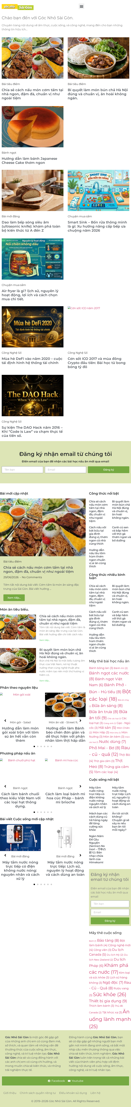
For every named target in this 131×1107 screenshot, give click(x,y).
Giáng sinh (110, 723)
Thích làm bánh (101, 1005)
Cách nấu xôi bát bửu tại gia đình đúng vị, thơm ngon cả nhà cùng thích (98, 535)
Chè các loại (114, 719)
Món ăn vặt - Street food (65, 722)
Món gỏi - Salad (20, 722)
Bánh (92, 941)
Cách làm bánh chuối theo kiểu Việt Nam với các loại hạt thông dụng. (20, 800)
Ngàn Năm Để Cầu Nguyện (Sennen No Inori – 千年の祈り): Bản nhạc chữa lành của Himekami (97, 849)
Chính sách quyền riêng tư (38, 1093)
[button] (81, 6)
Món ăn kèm (113, 736)
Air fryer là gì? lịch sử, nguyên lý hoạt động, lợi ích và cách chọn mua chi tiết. (30, 295)
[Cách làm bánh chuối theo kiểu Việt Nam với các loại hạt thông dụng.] (20, 770)
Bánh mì (121, 668)
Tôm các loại (106, 772)
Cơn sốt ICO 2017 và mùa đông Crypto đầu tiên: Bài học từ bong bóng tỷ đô (97, 363)
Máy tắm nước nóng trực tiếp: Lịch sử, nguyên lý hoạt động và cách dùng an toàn (65, 868)
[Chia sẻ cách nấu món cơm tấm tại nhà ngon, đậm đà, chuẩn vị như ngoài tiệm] (32, 58)
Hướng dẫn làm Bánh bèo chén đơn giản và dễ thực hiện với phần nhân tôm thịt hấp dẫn (65, 734)
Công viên (102, 950)
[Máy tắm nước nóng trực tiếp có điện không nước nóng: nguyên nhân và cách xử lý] (20, 837)
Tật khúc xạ (112, 1012)
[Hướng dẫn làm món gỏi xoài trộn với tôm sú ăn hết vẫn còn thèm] (20, 705)
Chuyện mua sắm (80, 216)
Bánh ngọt (9, 152)
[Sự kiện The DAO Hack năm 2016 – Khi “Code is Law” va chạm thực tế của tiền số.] (32, 395)
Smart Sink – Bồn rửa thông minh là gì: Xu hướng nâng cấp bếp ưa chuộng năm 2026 (97, 226)
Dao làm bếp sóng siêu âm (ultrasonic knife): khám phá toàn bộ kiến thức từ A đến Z (31, 226)
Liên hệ (95, 1093)
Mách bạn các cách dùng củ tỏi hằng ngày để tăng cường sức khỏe (98, 821)
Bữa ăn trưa (103, 711)
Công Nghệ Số (11, 352)
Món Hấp (101, 732)
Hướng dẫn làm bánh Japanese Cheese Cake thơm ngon (29, 161)
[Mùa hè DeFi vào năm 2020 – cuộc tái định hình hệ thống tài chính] (32, 326)
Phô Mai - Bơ (104, 747)
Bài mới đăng (11, 216)
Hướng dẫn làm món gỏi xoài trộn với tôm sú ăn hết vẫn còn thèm (20, 734)
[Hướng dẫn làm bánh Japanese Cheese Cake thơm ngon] (32, 126)
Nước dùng (112, 741)
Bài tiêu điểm (11, 84)
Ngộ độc (113, 982)
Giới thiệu (9, 1093)
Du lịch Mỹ (115, 954)
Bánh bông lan (101, 668)
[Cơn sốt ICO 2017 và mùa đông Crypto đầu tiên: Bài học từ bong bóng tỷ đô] (98, 326)
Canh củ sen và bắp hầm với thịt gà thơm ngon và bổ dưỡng (121, 534)
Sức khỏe (109, 994)
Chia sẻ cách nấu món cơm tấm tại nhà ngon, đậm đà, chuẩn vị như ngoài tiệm (32, 94)
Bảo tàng (108, 940)
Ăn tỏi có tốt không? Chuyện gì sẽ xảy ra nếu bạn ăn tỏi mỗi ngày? (120, 821)
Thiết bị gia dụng (108, 1001)
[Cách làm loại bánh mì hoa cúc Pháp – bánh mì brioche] (65, 770)
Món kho (115, 733)
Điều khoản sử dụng (73, 1093)
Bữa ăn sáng (107, 705)
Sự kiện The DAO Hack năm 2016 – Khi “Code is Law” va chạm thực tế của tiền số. (32, 431)
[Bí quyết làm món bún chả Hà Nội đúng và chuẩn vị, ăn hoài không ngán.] (98, 58)
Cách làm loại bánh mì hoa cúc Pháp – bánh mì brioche (65, 798)
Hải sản (107, 728)
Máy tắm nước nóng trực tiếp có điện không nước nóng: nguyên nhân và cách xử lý (20, 870)
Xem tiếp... (44, 640)
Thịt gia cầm (104, 761)
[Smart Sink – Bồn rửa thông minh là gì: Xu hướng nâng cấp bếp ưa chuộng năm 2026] (98, 190)
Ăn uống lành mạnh (110, 1019)
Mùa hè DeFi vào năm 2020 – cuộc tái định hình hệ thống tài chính (32, 361)
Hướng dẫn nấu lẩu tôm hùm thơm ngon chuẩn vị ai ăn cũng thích (97, 558)
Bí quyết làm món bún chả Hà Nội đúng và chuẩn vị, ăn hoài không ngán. (98, 94)
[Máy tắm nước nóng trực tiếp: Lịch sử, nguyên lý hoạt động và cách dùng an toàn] (65, 837)
